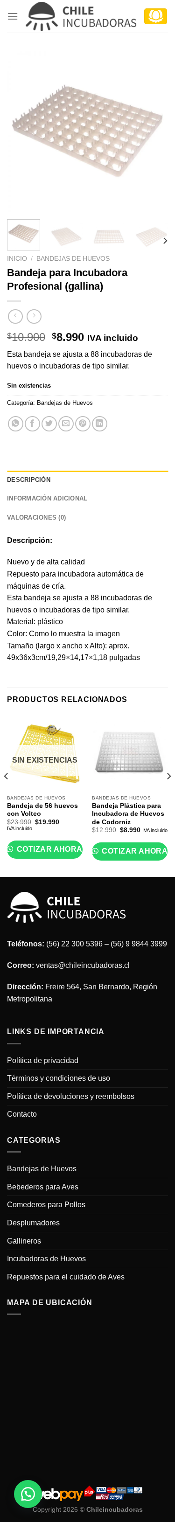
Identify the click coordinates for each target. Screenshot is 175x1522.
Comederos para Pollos (46, 1205)
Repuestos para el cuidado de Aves (66, 1277)
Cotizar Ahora (48, 849)
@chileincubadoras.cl (94, 965)
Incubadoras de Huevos (46, 1259)
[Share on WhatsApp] (15, 423)
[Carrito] (155, 16)
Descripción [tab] (28, 479)
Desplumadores (33, 1223)
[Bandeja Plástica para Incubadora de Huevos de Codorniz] (130, 753)
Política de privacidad (42, 1060)
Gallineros (24, 1241)
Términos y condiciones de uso (58, 1078)
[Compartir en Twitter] (49, 423)
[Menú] (12, 16)
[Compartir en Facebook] (32, 423)
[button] (28, 1494)
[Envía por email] (66, 423)
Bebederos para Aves (42, 1187)
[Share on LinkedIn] (99, 423)
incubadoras (121, 598)
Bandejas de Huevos (73, 258)
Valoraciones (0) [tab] (36, 517)
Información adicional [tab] (47, 498)
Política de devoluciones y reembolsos (70, 1096)
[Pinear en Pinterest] (83, 423)
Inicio (17, 258)
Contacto (22, 1114)
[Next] (153, 132)
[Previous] (22, 132)
